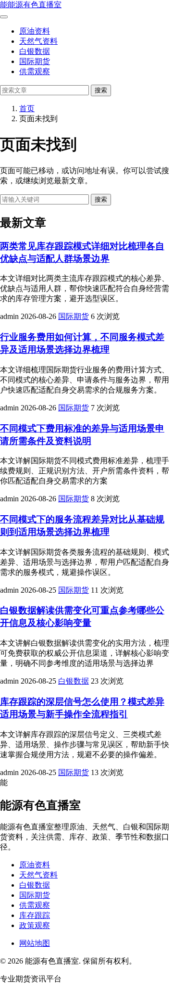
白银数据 (34, 51)
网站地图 (34, 943)
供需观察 (34, 71)
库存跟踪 (34, 915)
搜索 (101, 90)
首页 (27, 108)
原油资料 (34, 31)
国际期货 (34, 61)
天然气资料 (38, 41)
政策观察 (34, 925)
